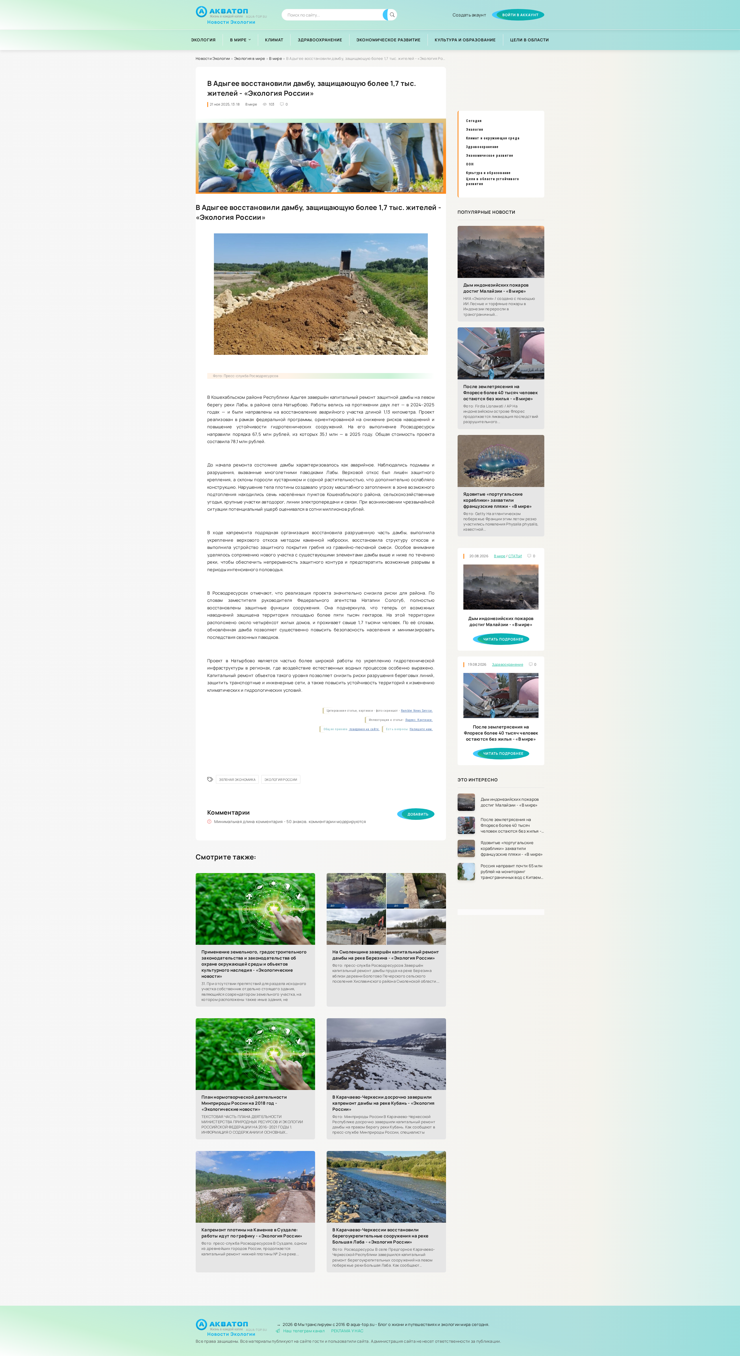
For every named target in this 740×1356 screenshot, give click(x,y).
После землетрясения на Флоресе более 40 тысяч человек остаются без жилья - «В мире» (500, 392)
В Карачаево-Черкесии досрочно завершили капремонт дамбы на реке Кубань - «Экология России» (383, 1103)
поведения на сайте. (364, 729)
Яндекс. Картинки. (419, 720)
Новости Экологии (231, 19)
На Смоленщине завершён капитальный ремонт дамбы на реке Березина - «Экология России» (385, 955)
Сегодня (474, 121)
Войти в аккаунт (520, 14)
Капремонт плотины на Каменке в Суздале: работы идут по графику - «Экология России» (252, 1233)
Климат (274, 40)
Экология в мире (249, 58)
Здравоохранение (320, 40)
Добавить (418, 814)
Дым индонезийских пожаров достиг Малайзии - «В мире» (496, 288)
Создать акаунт (469, 15)
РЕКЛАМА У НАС (347, 1330)
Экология (203, 40)
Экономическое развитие (388, 40)
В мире (238, 40)
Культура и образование (465, 40)
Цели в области (529, 40)
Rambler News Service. (417, 711)
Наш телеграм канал (304, 1330)
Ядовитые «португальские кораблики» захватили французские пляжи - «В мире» (497, 500)
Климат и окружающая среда (492, 138)
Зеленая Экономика (237, 779)
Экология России (280, 779)
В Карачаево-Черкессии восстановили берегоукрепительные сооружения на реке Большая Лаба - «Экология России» (380, 1236)
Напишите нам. (421, 729)
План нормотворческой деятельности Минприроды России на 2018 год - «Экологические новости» (244, 1103)
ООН (470, 164)
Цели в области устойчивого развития (492, 181)
